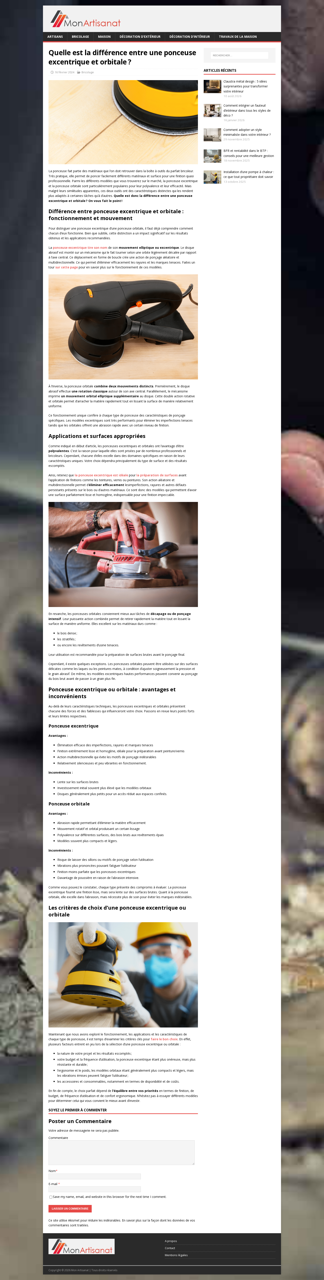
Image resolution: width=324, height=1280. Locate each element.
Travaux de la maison (238, 36)
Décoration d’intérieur (189, 36)
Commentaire (58, 1138)
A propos (171, 1241)
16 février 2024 (64, 72)
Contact (170, 1248)
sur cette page (66, 267)
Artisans (55, 36)
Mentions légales (176, 1255)
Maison (104, 36)
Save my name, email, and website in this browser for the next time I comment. (109, 1197)
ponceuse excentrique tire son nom (80, 247)
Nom (52, 1171)
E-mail (53, 1184)
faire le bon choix (164, 1039)
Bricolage (80, 36)
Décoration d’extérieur (140, 36)
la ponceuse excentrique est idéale (101, 475)
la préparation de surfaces (157, 475)
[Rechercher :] (239, 55)
